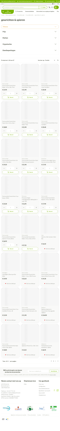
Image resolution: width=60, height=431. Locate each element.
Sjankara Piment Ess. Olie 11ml (30, 345)
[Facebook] (54, 390)
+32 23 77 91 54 (10, 391)
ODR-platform (45, 415)
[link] (51, 361)
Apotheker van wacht (44, 390)
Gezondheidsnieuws (44, 388)
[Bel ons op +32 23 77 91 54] (49, 7)
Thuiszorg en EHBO (10, 41)
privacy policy (53, 374)
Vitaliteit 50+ (10, 33)
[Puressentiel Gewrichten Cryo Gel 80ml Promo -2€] (10, 297)
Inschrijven (54, 371)
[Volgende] (58, 361)
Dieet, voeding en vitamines (10, 24)
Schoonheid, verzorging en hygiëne (10, 19)
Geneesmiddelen (10, 44)
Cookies (39, 415)
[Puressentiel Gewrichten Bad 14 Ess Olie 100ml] (10, 333)
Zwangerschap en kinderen (10, 29)
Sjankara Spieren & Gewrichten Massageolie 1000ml (48, 310)
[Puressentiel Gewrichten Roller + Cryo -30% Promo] (30, 262)
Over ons (41, 384)
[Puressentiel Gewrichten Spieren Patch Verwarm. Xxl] (30, 297)
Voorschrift (42, 393)
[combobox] (21, 7)
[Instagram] (57, 390)
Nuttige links (42, 386)
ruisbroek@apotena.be (14, 392)
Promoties (4, 15)
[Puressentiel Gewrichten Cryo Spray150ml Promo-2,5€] (49, 262)
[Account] (52, 7)
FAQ (25, 384)
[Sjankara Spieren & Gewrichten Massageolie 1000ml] (49, 297)
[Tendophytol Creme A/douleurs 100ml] (49, 333)
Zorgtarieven (42, 395)
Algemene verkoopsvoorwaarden (18, 415)
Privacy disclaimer (32, 415)
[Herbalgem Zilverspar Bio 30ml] (10, 262)
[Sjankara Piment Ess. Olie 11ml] (30, 333)
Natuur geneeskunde (10, 37)
